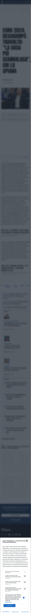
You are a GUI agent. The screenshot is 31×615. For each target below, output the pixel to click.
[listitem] (15, 572)
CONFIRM (9, 605)
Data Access (15, 611)
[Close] (27, 541)
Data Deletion (5, 611)
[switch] (24, 576)
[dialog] (15, 576)
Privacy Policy (25, 611)
